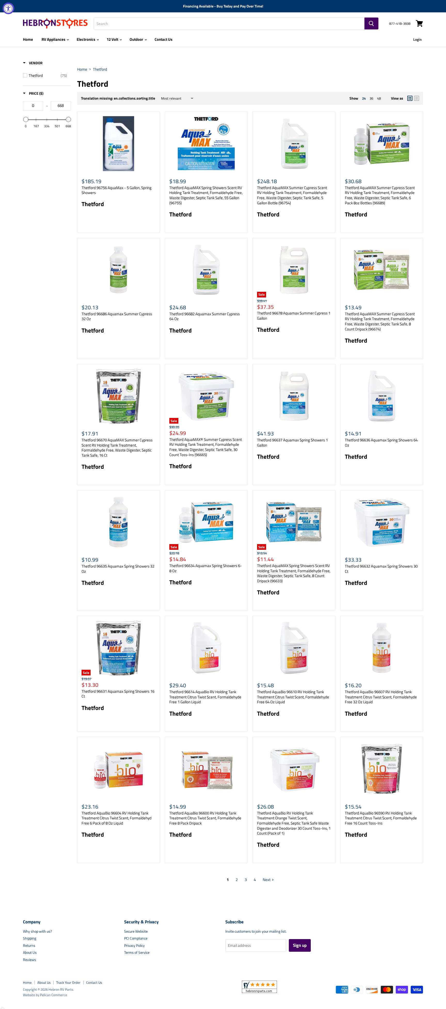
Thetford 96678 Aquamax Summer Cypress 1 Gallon (293, 315)
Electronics (86, 39)
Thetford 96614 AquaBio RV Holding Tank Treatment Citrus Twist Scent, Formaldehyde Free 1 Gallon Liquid (205, 697)
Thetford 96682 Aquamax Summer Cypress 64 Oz (204, 316)
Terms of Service (136, 952)
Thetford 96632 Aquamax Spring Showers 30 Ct (381, 568)
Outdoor (137, 39)
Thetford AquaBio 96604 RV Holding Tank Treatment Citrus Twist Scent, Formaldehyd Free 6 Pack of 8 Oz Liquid (117, 818)
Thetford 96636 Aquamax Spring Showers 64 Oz (381, 442)
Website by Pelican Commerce (45, 994)
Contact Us (163, 39)
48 (379, 98)
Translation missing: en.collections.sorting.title (118, 98)
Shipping (29, 938)
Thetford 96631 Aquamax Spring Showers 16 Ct (118, 693)
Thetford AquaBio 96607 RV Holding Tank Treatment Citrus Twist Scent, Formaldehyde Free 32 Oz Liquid (381, 697)
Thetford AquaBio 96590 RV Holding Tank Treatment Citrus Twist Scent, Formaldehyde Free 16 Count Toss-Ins (381, 818)
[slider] (25, 119)
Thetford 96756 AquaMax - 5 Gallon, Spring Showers (117, 190)
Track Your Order (68, 982)
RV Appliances (54, 39)
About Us (30, 952)
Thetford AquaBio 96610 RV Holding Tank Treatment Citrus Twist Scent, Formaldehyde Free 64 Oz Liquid (293, 697)
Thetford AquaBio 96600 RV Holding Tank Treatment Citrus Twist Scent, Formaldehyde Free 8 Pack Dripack (205, 818)
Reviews (29, 959)
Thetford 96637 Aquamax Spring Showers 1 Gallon (292, 442)
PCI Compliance (135, 938)
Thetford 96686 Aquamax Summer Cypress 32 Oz (117, 316)
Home (28, 39)
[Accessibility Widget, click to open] (8, 8)
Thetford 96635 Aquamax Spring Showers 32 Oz (118, 568)
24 (364, 98)
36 (371, 98)
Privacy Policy (134, 945)
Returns (29, 945)
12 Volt (113, 39)
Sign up (300, 945)
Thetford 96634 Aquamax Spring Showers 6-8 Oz (205, 568)
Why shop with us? (37, 931)
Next (266, 880)
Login (417, 39)
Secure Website (136, 931)
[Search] (371, 23)
